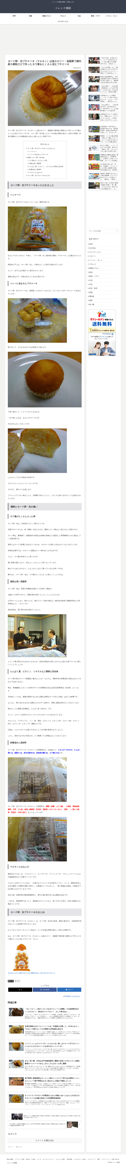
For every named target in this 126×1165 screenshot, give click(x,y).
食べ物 (11, 981)
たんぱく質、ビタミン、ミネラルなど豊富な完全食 (46, 166)
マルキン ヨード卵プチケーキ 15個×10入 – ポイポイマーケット (31, 973)
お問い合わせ (115, 1159)
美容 (98, 1159)
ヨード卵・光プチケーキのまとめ (38, 175)
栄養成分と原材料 (35, 169)
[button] (117, 231)
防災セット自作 (30, 1159)
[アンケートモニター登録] (102, 344)
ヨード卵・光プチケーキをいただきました (41, 148)
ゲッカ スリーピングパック (45, 1159)
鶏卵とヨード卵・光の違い (36, 157)
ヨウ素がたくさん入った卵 (38, 160)
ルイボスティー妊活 (80, 1159)
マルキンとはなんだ (36, 172)
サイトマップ (105, 1159)
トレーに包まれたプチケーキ (38, 154)
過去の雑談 (10, 1159)
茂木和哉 (69, 1159)
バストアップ (91, 1159)
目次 (42, 144)
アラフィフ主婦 (19, 1159)
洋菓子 (18, 981)
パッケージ (33, 151)
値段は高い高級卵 (35, 163)
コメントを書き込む (44, 1140)
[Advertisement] (63, 39)
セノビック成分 (60, 1159)
